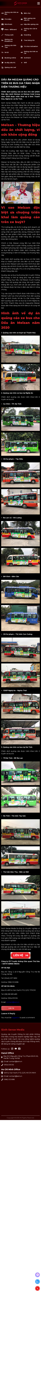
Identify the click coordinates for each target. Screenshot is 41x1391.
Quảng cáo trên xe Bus (11, 13)
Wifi (25, 62)
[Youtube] (19, 1049)
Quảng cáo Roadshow (9, 40)
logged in (15, 1018)
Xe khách (27, 58)
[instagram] (12, 1049)
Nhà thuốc (8, 24)
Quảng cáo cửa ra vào (30, 29)
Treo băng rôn (29, 40)
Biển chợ (27, 13)
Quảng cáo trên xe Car (31, 52)
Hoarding (27, 35)
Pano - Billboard (11, 29)
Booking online (10, 58)
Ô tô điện (8, 19)
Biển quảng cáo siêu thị (30, 19)
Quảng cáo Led (10, 67)
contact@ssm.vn (12, 1002)
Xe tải (7, 52)
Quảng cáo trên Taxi (10, 46)
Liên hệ (11, 1008)
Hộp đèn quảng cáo (31, 24)
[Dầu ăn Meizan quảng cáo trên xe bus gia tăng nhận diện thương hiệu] (20, 6)
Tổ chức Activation (31, 46)
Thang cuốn (9, 35)
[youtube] (16, 1049)
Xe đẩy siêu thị (10, 62)
